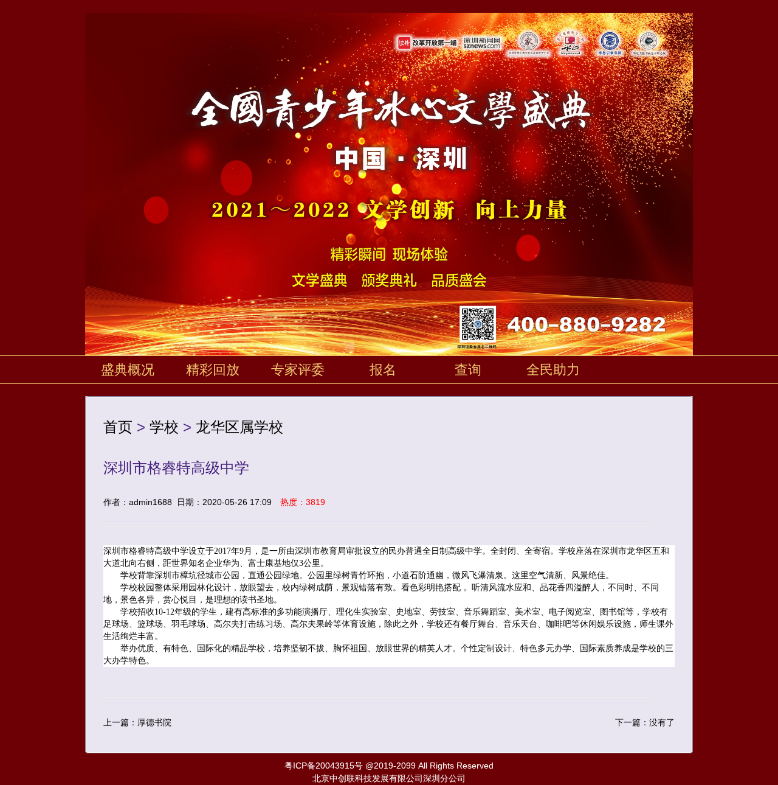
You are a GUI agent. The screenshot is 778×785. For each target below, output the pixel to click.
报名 (383, 369)
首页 (118, 427)
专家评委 (298, 369)
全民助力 (553, 369)
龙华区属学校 (239, 427)
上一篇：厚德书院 (137, 722)
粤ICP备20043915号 (323, 765)
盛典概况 (127, 369)
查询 (468, 369)
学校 (164, 427)
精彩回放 (212, 369)
